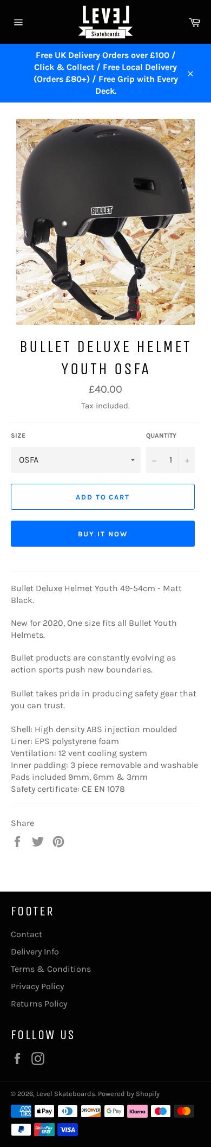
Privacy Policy (37, 986)
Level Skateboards (65, 1094)
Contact (26, 934)
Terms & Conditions (51, 969)
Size (18, 435)
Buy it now (103, 534)
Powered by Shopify (129, 1094)
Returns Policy (39, 1003)
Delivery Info (35, 951)
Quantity (161, 435)
